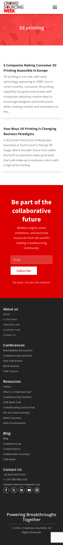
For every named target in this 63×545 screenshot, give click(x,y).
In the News (10, 319)
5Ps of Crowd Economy (16, 412)
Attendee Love (11, 324)
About (6, 314)
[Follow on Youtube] (29, 490)
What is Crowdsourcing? (17, 392)
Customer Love (11, 330)
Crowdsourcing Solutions (17, 355)
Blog (5, 438)
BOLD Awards (11, 366)
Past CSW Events (13, 361)
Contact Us (9, 335)
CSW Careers (10, 371)
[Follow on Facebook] (6, 490)
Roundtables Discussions (18, 350)
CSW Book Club (12, 402)
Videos (7, 386)
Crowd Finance (11, 449)
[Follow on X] (14, 490)
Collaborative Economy (16, 454)
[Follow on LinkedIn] (21, 490)
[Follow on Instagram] (37, 490)
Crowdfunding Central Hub (19, 407)
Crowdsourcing (12, 444)
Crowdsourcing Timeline (17, 397)
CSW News (9, 459)
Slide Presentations (14, 423)
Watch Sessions (12, 418)
